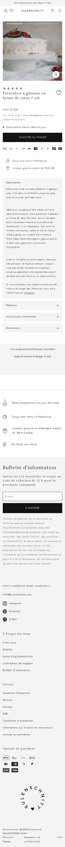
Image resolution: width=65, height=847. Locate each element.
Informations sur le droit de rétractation (28, 727)
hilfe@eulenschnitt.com (17, 594)
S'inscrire (32, 508)
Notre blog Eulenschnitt (18, 656)
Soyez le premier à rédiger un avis (32, 356)
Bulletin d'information (16, 670)
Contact (8, 706)
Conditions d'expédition (18, 720)
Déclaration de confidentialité (32, 839)
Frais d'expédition (33, 115)
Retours (7, 700)
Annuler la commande (16, 734)
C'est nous (9, 642)
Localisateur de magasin (18, 663)
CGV (60, 837)
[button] (53, 11)
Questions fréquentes (16, 693)
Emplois (7, 649)
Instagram (29, 293)
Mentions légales (8, 839)
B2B (5, 713)
